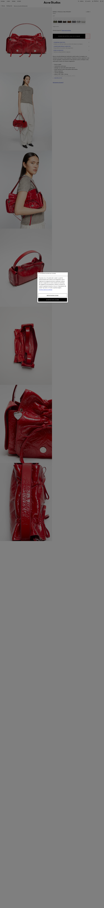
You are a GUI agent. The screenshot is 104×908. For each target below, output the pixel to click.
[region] (52, 287)
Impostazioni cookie (52, 295)
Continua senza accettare (45, 289)
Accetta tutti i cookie (52, 300)
